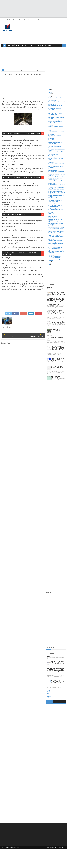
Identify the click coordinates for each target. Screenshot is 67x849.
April (50, 95)
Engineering (10, 45)
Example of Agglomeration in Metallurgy (56, 227)
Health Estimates (51, 183)
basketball (49, 696)
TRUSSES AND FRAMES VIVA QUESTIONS (56, 229)
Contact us (46, 19)
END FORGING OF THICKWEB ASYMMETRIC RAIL (56, 377)
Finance (38, 45)
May (50, 96)
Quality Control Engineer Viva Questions (55, 243)
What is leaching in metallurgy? (54, 157)
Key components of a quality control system (56, 250)
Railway (17, 45)
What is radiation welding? (7, 336)
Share (16, 313)
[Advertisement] (33, 9)
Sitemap (39, 19)
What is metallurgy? (52, 145)
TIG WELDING (51, 213)
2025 (49, 264)
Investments (24, 45)
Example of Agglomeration (53, 225)
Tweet (9, 313)
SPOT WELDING (51, 212)
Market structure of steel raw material (55, 176)
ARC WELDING (51, 210)
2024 (49, 263)
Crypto (32, 45)
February (50, 92)
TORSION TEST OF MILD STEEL (54, 235)
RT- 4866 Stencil (51, 138)
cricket (48, 697)
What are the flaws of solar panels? (37, 336)
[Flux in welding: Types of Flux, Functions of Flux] (7, 321)
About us (9, 19)
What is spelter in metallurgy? (53, 154)
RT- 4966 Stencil (51, 134)
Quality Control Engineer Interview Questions (56, 242)
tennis (48, 693)
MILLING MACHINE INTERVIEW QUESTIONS (56, 189)
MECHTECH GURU (10, 847)
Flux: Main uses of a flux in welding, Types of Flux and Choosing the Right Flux (24, 133)
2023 (49, 89)
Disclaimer (34, 19)
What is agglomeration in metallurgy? (55, 147)
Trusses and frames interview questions (55, 228)
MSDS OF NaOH (50, 287)
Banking (44, 45)
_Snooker (49, 691)
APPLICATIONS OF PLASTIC (53, 116)
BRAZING (50, 215)
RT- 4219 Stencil (51, 141)
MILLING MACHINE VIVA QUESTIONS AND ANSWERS (56, 330)
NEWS (50, 45)
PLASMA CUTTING (51, 217)
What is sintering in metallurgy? (54, 155)
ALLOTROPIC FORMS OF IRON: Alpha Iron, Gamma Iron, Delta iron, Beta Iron (57, 367)
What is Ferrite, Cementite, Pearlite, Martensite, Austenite (58, 322)
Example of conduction (52, 170)
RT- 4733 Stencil (51, 139)
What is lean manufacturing (53, 120)
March (50, 93)
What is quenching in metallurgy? (54, 146)
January (50, 90)
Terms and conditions (17, 19)
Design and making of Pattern (54, 208)
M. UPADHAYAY (53, 847)
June (50, 261)
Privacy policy (27, 19)
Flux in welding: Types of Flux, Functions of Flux (17, 214)
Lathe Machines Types (52, 104)
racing (48, 694)
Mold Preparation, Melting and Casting (55, 209)
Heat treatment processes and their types (56, 168)
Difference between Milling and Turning (55, 221)
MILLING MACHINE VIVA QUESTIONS (55, 191)
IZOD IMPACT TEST (52, 239)
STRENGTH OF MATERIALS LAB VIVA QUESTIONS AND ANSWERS (57, 338)
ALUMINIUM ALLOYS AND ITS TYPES (55, 240)
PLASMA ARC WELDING (52, 216)
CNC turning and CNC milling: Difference (56, 231)
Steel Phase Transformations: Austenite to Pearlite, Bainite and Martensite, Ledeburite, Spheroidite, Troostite (57, 359)
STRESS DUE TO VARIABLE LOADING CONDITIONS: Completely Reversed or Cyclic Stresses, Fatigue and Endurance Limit (55, 313)
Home (3, 19)
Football (48, 690)
